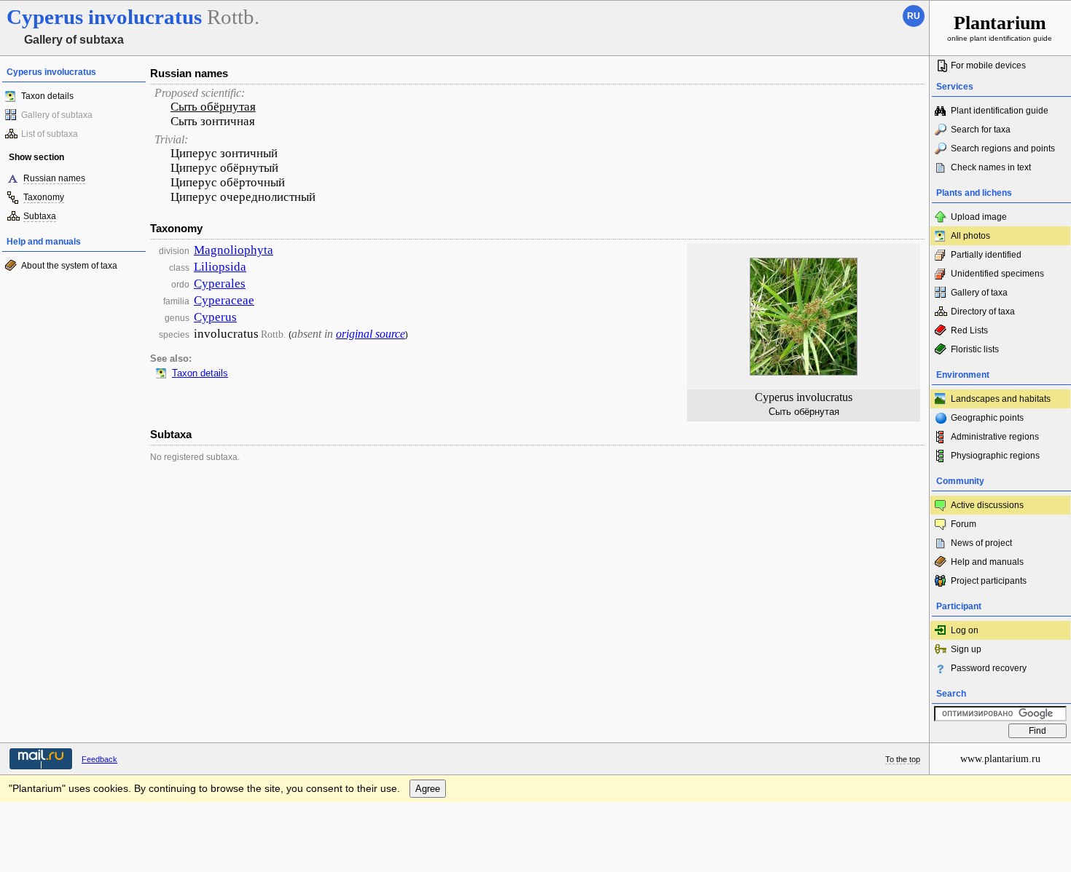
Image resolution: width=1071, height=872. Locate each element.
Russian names (54, 178)
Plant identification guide (999, 111)
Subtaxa (39, 216)
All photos (970, 236)
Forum (963, 524)
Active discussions (987, 505)
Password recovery (989, 668)
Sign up (966, 649)
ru (913, 16)
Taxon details (47, 96)
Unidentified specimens (997, 274)
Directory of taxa (983, 311)
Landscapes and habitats (1001, 399)
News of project (981, 543)
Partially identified (986, 255)
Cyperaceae (224, 300)
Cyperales (220, 283)
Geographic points (987, 418)
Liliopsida (220, 267)
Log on (964, 630)
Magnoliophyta (233, 250)
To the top (902, 759)
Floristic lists (975, 349)
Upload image (979, 217)
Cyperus (215, 317)
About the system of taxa (69, 266)
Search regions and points (1003, 148)
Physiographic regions (995, 456)
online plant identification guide (999, 27)
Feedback (99, 759)
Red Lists (969, 330)
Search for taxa (981, 129)
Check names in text (991, 167)
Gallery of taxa (979, 293)
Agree (427, 788)
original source (370, 334)
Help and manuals (987, 562)
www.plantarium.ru (1000, 758)
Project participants (989, 581)
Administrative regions (995, 437)
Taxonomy (43, 197)
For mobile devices (988, 65)
